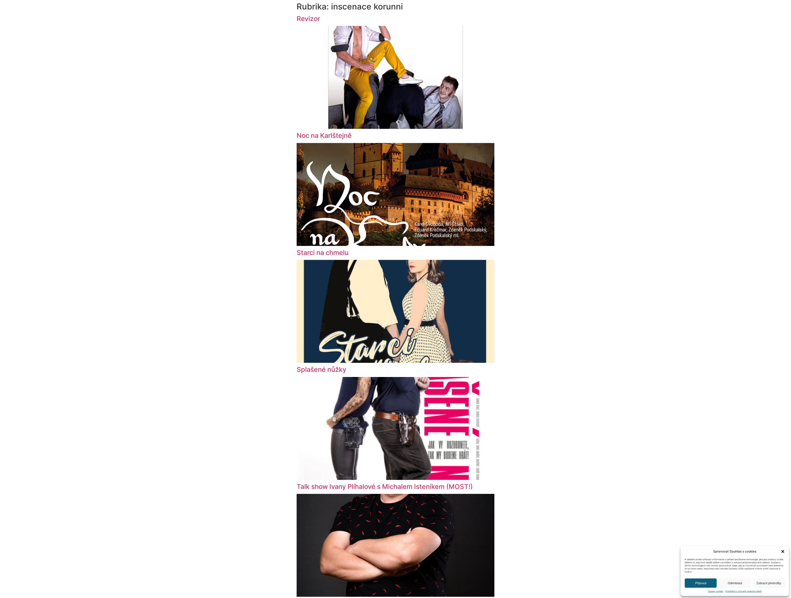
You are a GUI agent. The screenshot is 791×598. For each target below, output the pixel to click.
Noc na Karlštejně (324, 135)
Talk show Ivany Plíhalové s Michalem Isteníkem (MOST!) (385, 487)
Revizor (308, 19)
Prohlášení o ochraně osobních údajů (743, 591)
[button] (783, 551)
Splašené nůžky (321, 369)
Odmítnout (735, 583)
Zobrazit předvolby (768, 583)
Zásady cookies (715, 591)
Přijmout (700, 583)
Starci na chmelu (323, 253)
